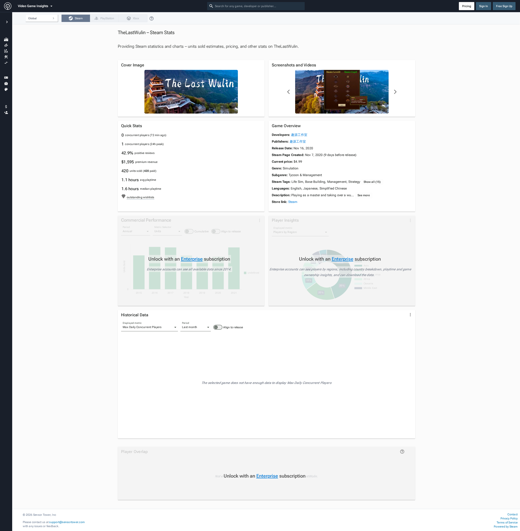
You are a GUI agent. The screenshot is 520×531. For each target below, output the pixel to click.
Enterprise (192, 259)
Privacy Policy (509, 518)
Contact (512, 514)
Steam (293, 202)
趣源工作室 (299, 135)
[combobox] (259, 6)
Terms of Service (507, 522)
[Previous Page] (289, 92)
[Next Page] (395, 92)
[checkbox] (75, 18)
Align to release (233, 327)
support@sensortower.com (67, 522)
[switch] (217, 327)
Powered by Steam (506, 526)
